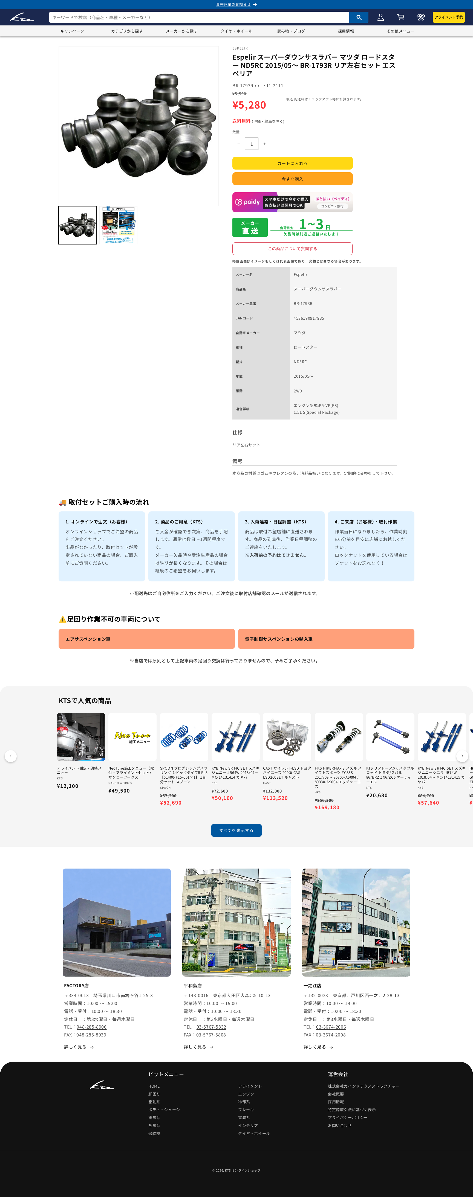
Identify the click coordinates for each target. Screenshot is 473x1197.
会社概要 (336, 1094)
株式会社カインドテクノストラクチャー (364, 1086)
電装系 (244, 1117)
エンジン (246, 1094)
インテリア (248, 1125)
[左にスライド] (11, 756)
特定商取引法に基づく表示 (352, 1109)
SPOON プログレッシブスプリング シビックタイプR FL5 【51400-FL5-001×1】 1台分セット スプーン (184, 775)
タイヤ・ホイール (237, 31)
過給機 (154, 1133)
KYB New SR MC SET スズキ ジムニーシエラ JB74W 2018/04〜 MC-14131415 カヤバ (442, 775)
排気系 (154, 1117)
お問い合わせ (340, 1125)
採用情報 (346, 31)
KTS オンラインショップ (243, 1170)
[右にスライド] (462, 756)
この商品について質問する (292, 248)
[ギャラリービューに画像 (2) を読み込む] (118, 225)
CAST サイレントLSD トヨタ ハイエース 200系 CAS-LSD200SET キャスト (287, 773)
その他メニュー (401, 31)
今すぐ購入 (293, 179)
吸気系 (154, 1125)
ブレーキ (246, 1109)
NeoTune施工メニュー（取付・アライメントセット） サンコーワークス (131, 773)
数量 (236, 131)
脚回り (154, 1094)
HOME (154, 1086)
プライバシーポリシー (348, 1117)
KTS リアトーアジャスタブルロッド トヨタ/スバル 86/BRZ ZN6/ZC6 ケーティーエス (390, 775)
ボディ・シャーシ (164, 1109)
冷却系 (244, 1102)
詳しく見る (75, 1046)
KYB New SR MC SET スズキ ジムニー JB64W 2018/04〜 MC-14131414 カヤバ (236, 773)
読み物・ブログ (291, 31)
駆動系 (154, 1102)
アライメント (250, 1086)
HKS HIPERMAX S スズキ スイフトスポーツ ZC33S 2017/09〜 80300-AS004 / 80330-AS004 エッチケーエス (338, 777)
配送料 (299, 99)
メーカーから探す (182, 31)
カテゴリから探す (127, 31)
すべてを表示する (236, 830)
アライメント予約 (449, 17)
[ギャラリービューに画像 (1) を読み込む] (78, 225)
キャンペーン (72, 31)
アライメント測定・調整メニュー (79, 770)
